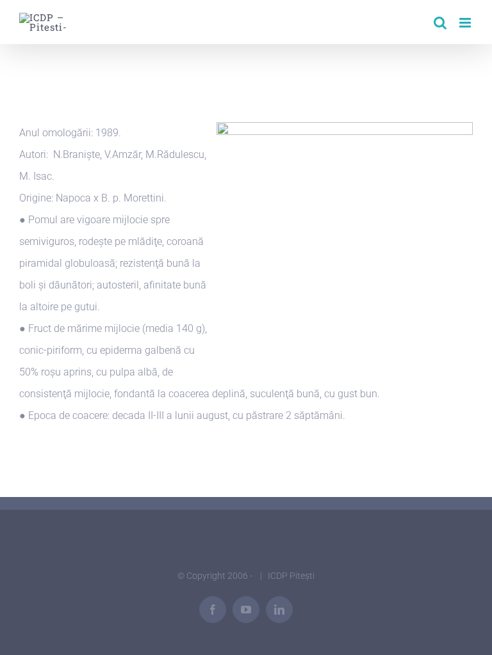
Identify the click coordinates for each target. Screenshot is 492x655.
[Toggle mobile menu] (466, 22)
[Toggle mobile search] (440, 22)
